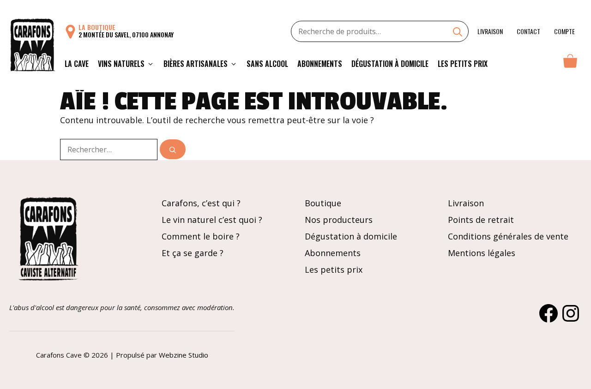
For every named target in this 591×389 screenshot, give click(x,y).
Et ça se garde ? (192, 252)
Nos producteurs (339, 219)
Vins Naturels (121, 63)
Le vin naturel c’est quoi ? (212, 219)
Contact (528, 31)
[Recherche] (457, 32)
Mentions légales (481, 252)
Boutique (323, 203)
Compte (564, 31)
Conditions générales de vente (508, 236)
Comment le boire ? (201, 236)
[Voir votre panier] (570, 64)
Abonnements (319, 63)
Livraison (490, 31)
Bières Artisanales (195, 63)
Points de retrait (481, 219)
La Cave (77, 63)
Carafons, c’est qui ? (201, 203)
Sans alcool (267, 63)
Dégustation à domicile (389, 63)
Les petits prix (463, 63)
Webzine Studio (183, 354)
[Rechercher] (173, 149)
